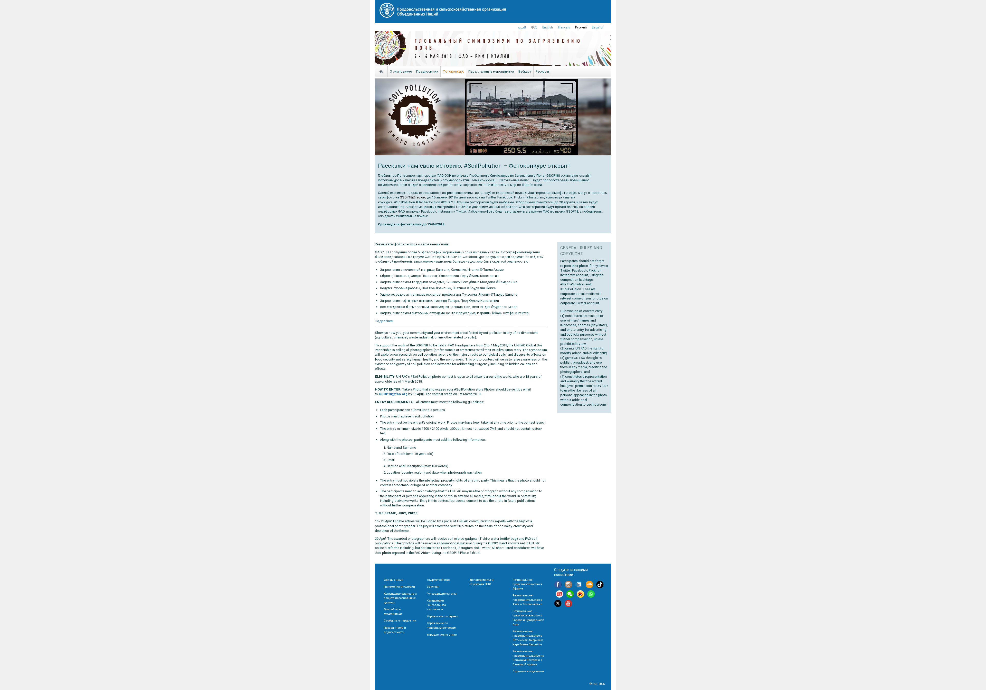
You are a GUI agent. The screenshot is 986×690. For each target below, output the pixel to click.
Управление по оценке (442, 616)
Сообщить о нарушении (400, 620)
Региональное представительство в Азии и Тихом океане (527, 600)
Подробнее (384, 321)
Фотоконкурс (453, 71)
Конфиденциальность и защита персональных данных (400, 598)
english (547, 27)
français (564, 27)
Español (597, 27)
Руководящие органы (442, 593)
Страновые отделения (528, 671)
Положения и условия (399, 586)
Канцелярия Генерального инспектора (436, 605)
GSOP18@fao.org (413, 197)
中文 (534, 27)
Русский (581, 27)
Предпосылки (427, 71)
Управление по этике (442, 634)
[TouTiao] (559, 595)
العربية (521, 27)
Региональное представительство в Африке (527, 584)
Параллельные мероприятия (491, 71)
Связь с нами (393, 580)
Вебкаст (524, 71)
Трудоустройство (438, 580)
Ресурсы (542, 71)
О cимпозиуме (401, 71)
